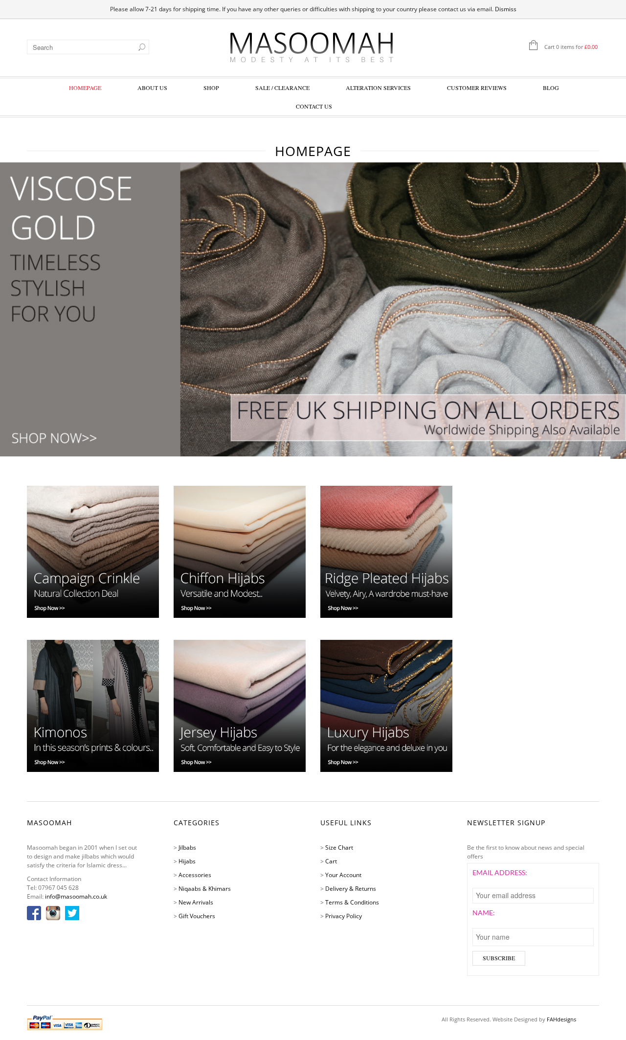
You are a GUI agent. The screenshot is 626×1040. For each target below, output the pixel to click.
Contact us (314, 106)
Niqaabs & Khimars (205, 888)
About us (152, 87)
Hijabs (187, 861)
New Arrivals (196, 902)
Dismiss (505, 9)
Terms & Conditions (352, 902)
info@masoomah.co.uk (76, 896)
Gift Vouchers (197, 916)
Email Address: (499, 872)
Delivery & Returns (350, 888)
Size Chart (339, 847)
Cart (331, 861)
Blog (551, 87)
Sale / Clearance (282, 87)
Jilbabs (187, 847)
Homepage (85, 87)
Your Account (343, 875)
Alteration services (378, 87)
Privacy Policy (343, 916)
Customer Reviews (477, 87)
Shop (211, 87)
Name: (483, 912)
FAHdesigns (561, 1019)
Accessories (195, 875)
